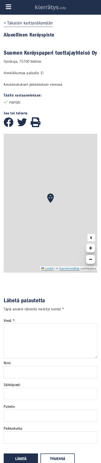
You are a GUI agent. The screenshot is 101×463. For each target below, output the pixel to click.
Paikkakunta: (13, 428)
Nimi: (7, 363)
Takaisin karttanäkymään (30, 23)
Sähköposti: (12, 385)
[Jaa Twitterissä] (24, 126)
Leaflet (49, 268)
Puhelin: (9, 406)
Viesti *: (9, 320)
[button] (50, 198)
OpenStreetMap (69, 268)
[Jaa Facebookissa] (10, 126)
